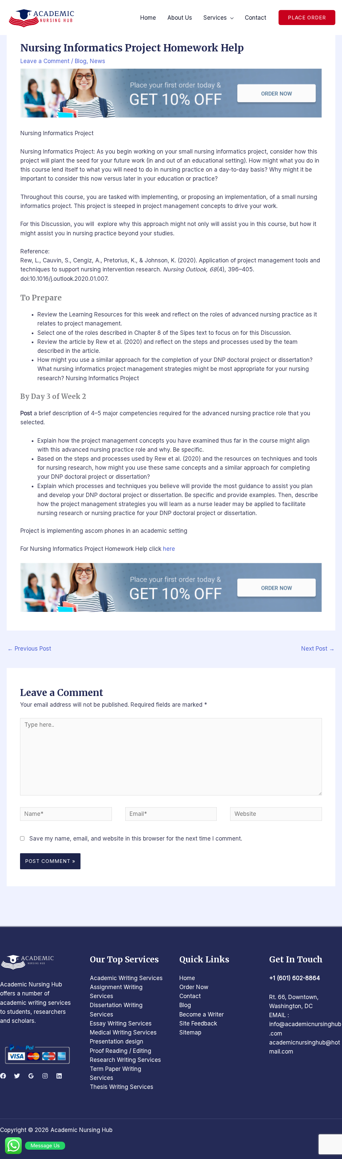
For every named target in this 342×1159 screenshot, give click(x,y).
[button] (307, 17)
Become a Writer (201, 1014)
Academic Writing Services (126, 978)
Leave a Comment (44, 61)
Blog (81, 61)
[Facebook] (3, 1076)
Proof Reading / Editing (120, 1051)
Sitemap (190, 1032)
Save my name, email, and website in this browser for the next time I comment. (135, 838)
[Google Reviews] (31, 1076)
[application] (230, 17)
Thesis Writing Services (121, 1087)
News (97, 61)
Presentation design (116, 1041)
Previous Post (29, 648)
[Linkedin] (59, 1076)
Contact (190, 996)
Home (187, 978)
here (169, 548)
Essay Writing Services (121, 1023)
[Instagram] (45, 1076)
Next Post (318, 648)
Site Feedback (198, 1023)
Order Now (193, 987)
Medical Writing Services (123, 1032)
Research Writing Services (125, 1060)
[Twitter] (17, 1076)
